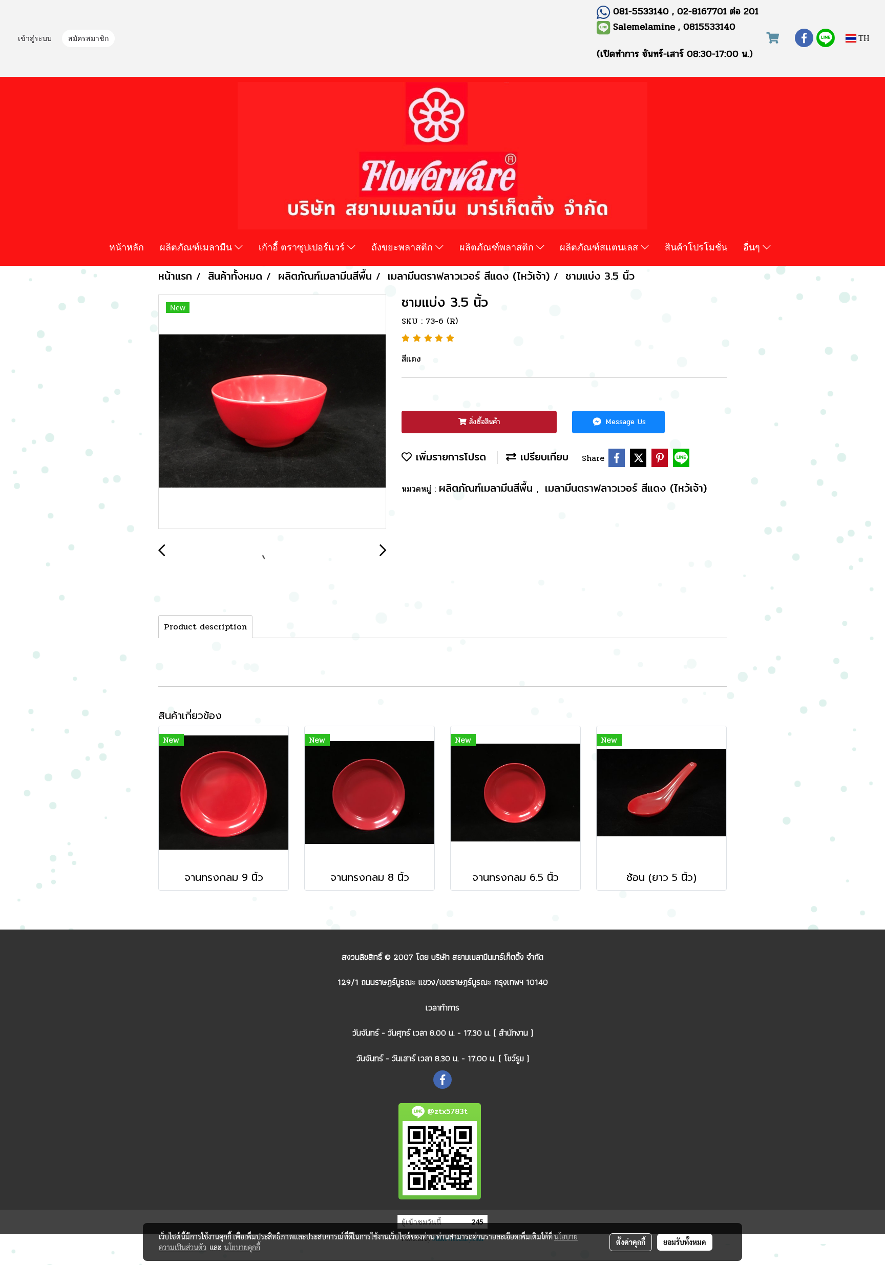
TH (863, 38)
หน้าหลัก (126, 247)
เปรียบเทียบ (542, 457)
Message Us (624, 421)
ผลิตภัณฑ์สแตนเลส (600, 247)
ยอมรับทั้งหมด (684, 1242)
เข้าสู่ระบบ (35, 39)
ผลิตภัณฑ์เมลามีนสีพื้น (488, 488)
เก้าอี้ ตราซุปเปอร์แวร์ (303, 247)
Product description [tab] (205, 626)
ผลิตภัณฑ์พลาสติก (497, 247)
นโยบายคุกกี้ (242, 1247)
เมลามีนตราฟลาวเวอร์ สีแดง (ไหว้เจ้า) (626, 488)
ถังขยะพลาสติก (403, 247)
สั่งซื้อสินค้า (483, 421)
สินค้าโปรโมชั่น (696, 247)
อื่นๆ (753, 247)
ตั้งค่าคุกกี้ (630, 1242)
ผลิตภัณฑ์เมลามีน (197, 247)
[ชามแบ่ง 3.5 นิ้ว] (272, 412)
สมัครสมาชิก (88, 39)
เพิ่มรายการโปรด (449, 457)
